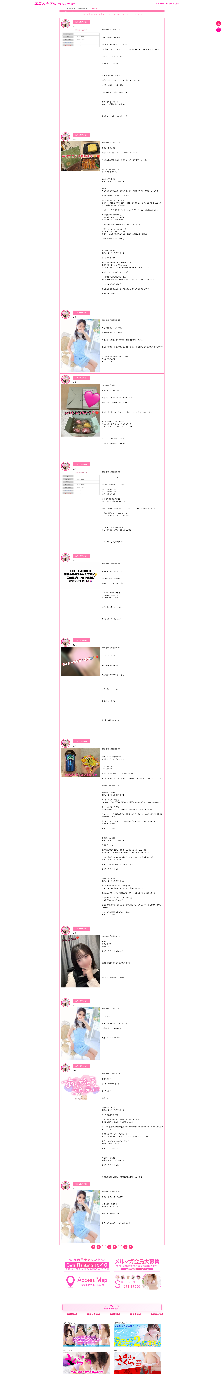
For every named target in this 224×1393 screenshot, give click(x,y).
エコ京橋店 (135, 1314)
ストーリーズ (127, 14)
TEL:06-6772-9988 (66, 4)
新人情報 (117, 14)
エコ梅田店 (72, 1314)
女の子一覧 (107, 14)
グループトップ (71, 8)
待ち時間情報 (95, 14)
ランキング (138, 14)
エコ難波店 (115, 1314)
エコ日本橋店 (93, 1314)
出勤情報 (85, 14)
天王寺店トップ (83, 8)
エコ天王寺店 (45, 3)
